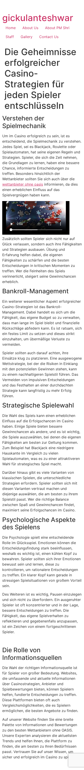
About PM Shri (57, 28)
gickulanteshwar (37, 17)
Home (11, 28)
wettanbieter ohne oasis (22, 184)
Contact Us (48, 36)
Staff (10, 36)
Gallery (26, 36)
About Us (30, 28)
